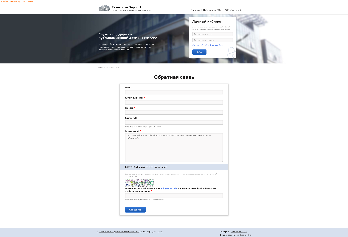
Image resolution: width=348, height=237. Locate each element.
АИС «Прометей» (234, 10)
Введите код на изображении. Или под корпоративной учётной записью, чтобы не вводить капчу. (170, 189)
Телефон (130, 108)
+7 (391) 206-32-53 (239, 231)
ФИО (128, 87)
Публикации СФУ (212, 10)
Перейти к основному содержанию (16, 1)
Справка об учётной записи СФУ (207, 45)
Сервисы (195, 10)
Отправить (135, 209)
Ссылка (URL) (131, 118)
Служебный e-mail (135, 97)
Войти (199, 52)
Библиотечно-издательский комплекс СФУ (119, 231)
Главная (100, 67)
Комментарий (133, 131)
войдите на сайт (169, 188)
